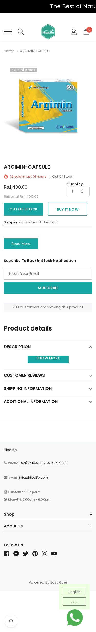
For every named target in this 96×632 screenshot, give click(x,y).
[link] (8, 553)
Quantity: (75, 184)
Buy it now (67, 209)
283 (16, 307)
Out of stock (23, 209)
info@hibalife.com (33, 477)
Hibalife (10, 449)
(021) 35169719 (57, 463)
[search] (21, 31)
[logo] (48, 31)
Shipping (11, 222)
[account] (74, 31)
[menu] (8, 31)
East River (58, 582)
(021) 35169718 (31, 463)
